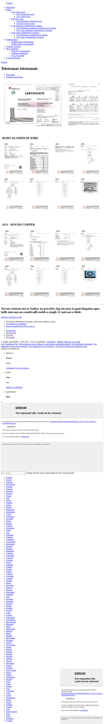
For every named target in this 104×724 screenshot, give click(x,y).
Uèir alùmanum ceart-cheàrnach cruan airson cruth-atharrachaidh (44, 344)
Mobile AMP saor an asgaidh (68, 342)
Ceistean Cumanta (13, 46)
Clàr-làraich (51, 342)
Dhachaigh (10, 7)
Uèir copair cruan (23, 17)
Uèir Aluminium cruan (25, 14)
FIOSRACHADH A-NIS (11, 317)
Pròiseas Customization (20, 51)
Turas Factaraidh (17, 56)
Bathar (8, 10)
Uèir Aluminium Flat (9, 344)
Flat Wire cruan (17, 19)
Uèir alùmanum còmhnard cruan (29, 21)
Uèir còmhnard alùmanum (81, 344)
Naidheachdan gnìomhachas (22, 42)
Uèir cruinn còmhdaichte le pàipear (25, 33)
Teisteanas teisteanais (19, 53)
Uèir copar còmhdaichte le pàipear (30, 37)
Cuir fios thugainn (13, 58)
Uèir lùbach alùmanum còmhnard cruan (71, 346)
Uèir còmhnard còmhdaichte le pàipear (26, 26)
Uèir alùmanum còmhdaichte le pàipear (32, 35)
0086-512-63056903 (14, 387)
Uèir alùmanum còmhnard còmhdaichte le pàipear (36, 28)
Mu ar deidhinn (12, 49)
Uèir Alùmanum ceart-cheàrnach (41, 346)
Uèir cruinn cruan (18, 12)
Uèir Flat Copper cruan (25, 23)
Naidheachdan (12, 39)
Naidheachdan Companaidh (22, 44)
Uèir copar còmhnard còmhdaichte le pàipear (34, 30)
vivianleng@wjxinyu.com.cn (17, 368)
